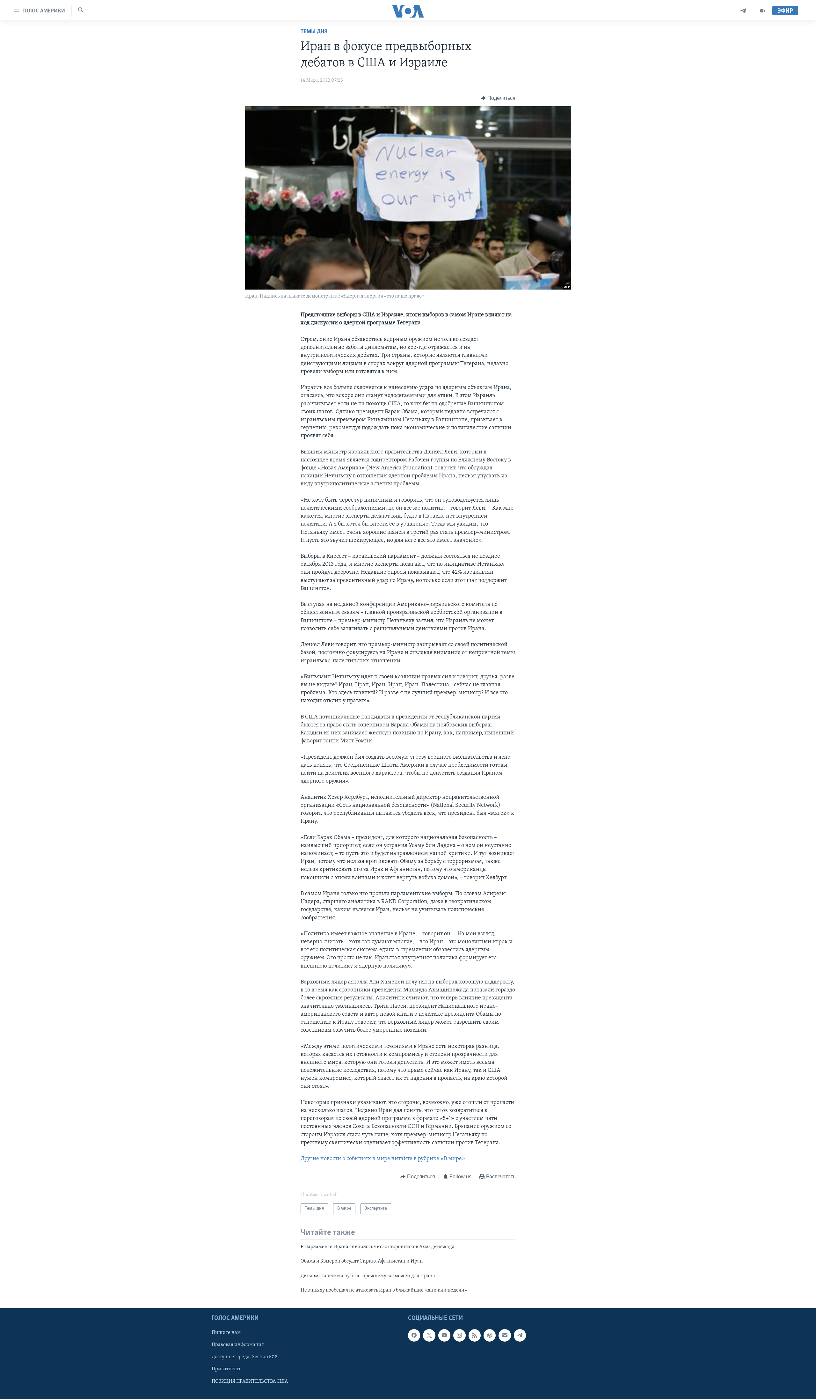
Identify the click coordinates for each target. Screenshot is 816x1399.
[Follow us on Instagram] (459, 1335)
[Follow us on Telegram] (520, 1335)
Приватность (226, 1369)
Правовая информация (238, 1345)
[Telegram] (743, 11)
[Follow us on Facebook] (414, 1335)
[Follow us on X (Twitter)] (429, 1335)
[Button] (498, 98)
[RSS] (475, 1335)
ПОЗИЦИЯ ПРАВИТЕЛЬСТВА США (250, 1381)
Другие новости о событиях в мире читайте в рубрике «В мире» (383, 1159)
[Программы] (762, 11)
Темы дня (314, 32)
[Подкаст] (490, 1335)
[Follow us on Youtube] (444, 1335)
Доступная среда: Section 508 (245, 1357)
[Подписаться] (505, 1335)
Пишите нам (226, 1333)
